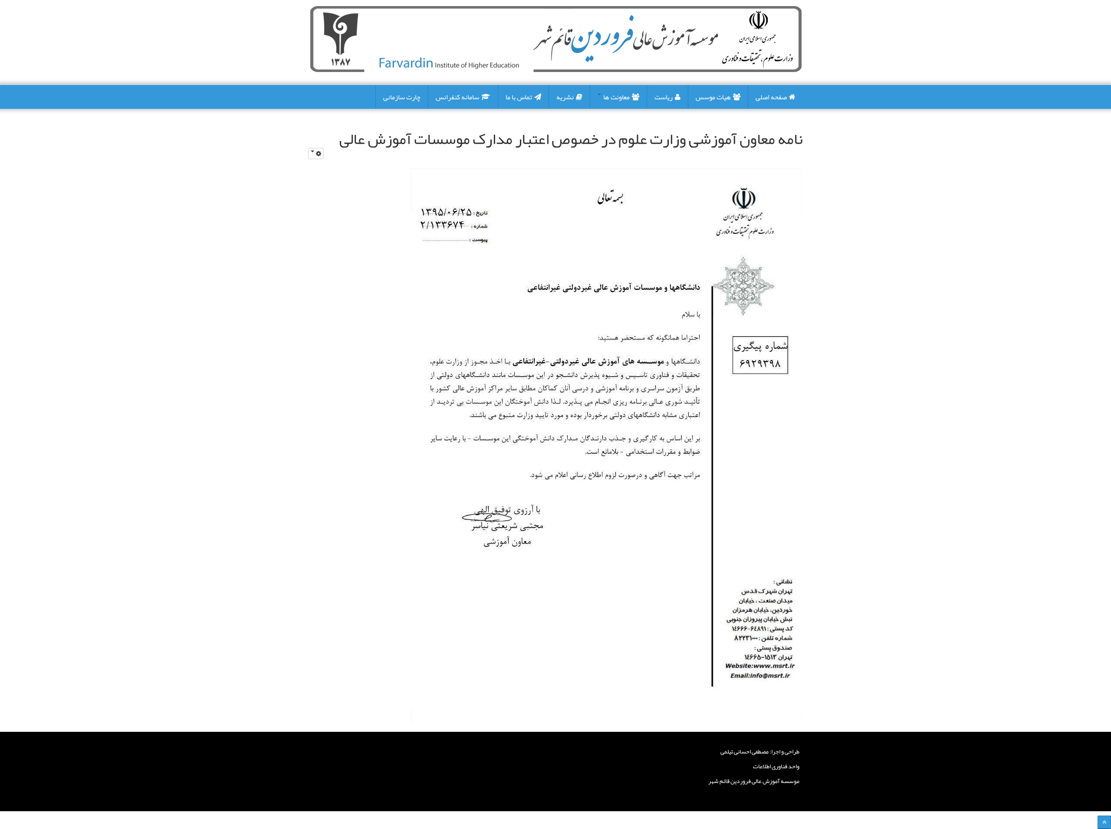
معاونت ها (616, 97)
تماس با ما (519, 97)
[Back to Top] (1104, 822)
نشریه (565, 97)
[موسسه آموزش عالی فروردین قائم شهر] (556, 39)
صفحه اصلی (771, 97)
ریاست (663, 97)
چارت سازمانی (402, 97)
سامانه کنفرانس (457, 97)
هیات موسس (713, 97)
